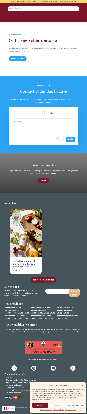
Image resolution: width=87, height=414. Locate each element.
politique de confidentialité (47, 359)
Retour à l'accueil (17, 58)
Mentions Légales (58, 410)
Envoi (70, 139)
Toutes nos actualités (43, 279)
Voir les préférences (75, 405)
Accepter (40, 405)
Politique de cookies (46, 410)
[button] (83, 385)
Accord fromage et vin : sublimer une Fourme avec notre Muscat (24, 264)
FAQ (11, 377)
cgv (58, 359)
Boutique (43, 180)
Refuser (57, 405)
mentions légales (33, 359)
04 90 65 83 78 (24, 390)
